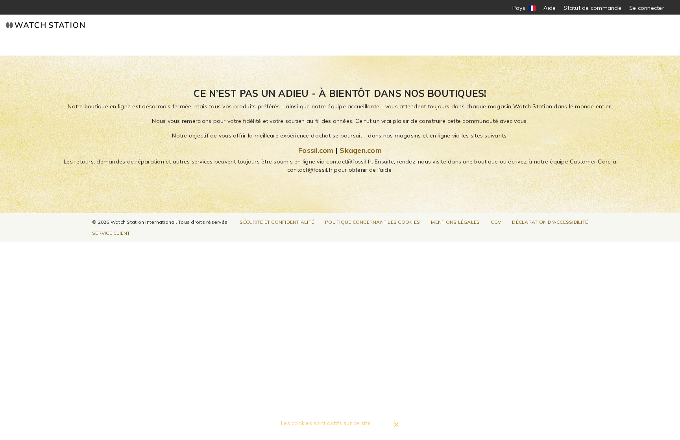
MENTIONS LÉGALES (455, 222)
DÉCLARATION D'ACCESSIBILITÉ (550, 222)
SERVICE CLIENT (111, 233)
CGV (496, 222)
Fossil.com (316, 150)
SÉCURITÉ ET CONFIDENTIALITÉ (277, 222)
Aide (549, 7)
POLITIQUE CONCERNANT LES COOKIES (372, 222)
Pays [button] (524, 8)
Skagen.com (361, 150)
